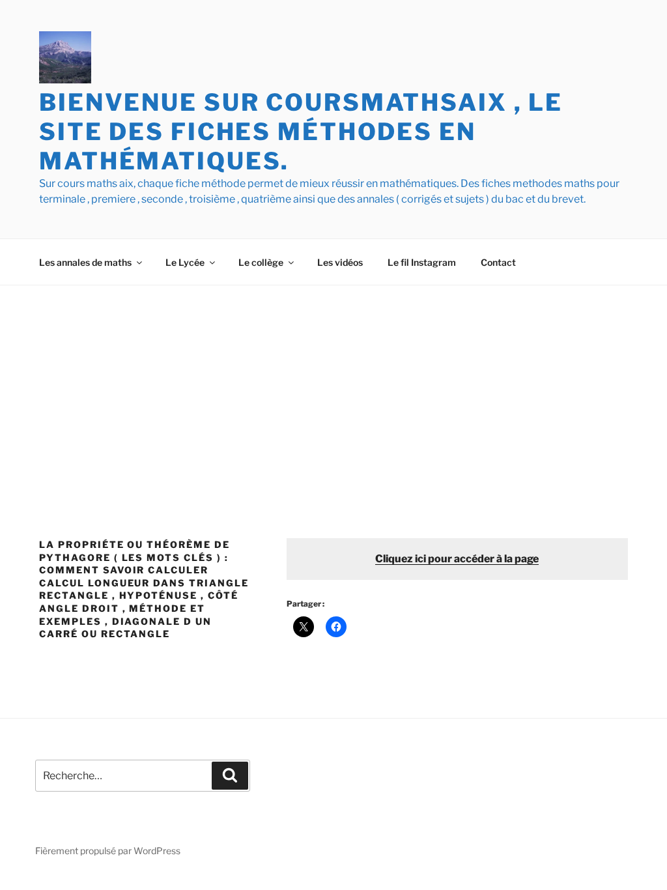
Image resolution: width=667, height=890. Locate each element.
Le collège (260, 262)
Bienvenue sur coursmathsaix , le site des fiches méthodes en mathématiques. (301, 131)
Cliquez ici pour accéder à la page (457, 559)
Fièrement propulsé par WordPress (107, 850)
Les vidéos (340, 262)
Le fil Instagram (422, 262)
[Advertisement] (333, 383)
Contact (498, 262)
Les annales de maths (85, 262)
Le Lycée (185, 262)
